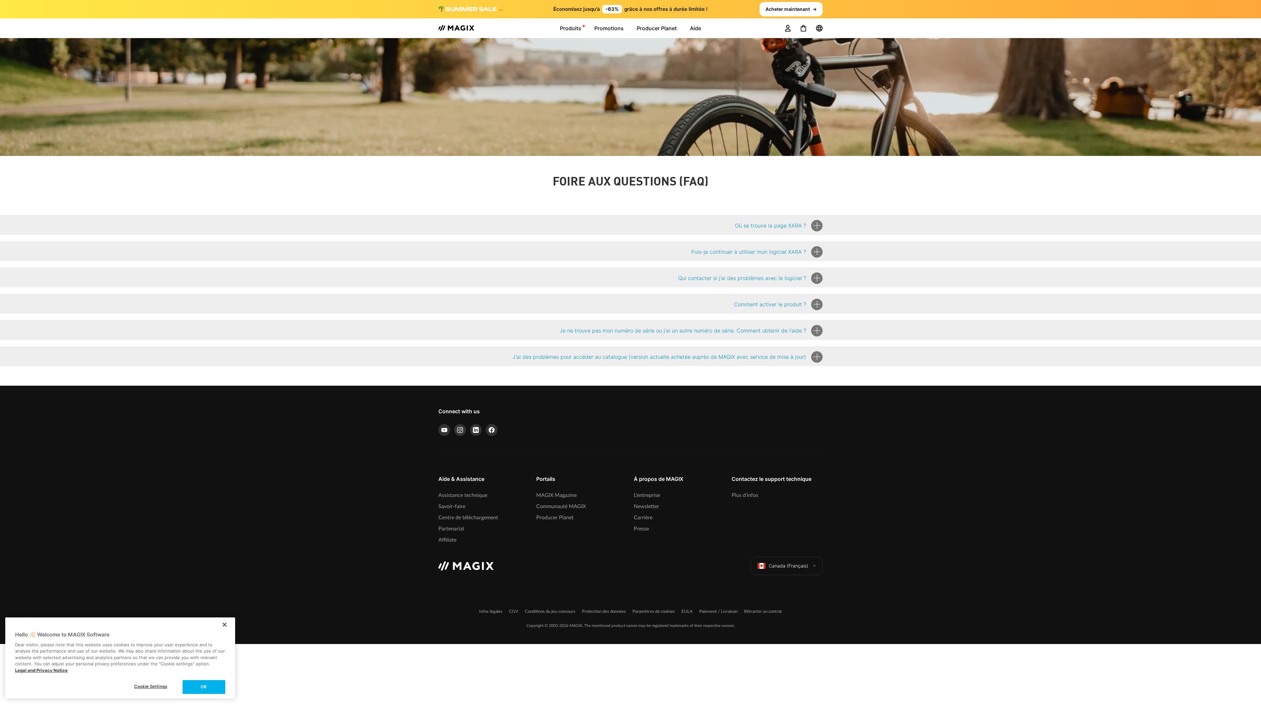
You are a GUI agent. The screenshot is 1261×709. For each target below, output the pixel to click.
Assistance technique (462, 495)
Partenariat (451, 528)
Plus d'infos (745, 495)
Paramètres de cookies (653, 612)
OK (204, 686)
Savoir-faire (451, 506)
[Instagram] (460, 430)
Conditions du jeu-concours (550, 612)
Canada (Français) (788, 566)
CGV (513, 612)
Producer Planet (555, 517)
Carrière (643, 517)
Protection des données (604, 612)
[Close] (224, 624)
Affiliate (447, 540)
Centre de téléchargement (468, 517)
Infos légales (490, 612)
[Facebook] (492, 430)
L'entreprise (647, 495)
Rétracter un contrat (763, 612)
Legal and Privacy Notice (41, 670)
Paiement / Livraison (718, 612)
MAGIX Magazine (556, 495)
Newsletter (646, 506)
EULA (687, 612)
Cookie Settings (150, 686)
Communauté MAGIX (561, 506)
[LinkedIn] (476, 430)
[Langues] (819, 28)
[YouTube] (444, 430)
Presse (641, 528)
